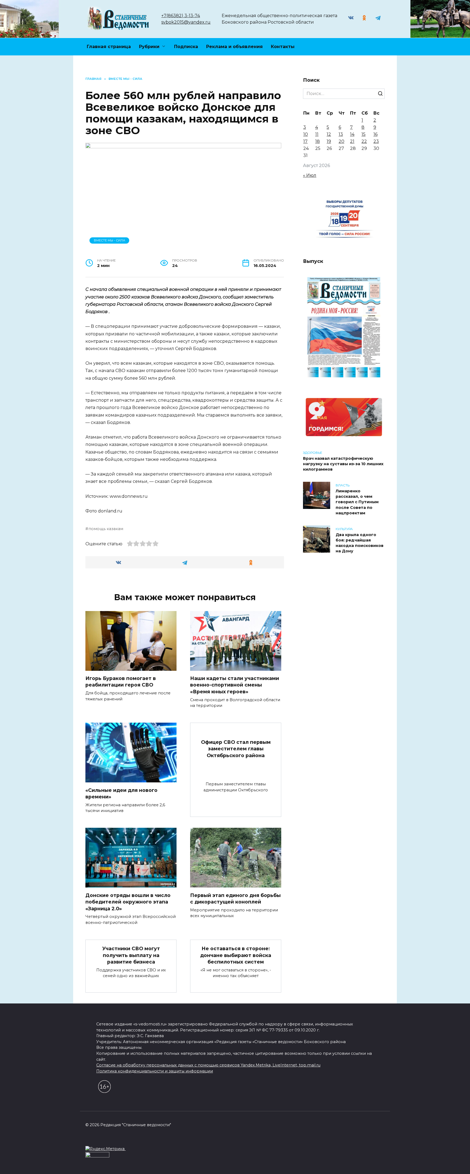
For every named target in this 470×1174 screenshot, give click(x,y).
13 (341, 134)
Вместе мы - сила (109, 240)
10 (305, 134)
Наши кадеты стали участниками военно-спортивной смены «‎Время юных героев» (234, 684)
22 (364, 141)
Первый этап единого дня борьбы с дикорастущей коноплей (235, 898)
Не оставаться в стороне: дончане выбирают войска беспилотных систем (235, 955)
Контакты (283, 46)
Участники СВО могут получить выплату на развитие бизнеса (131, 955)
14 (352, 134)
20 (341, 141)
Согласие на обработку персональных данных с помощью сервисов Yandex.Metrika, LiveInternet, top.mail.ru (208, 1065)
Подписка (186, 46)
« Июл (309, 175)
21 (352, 141)
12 (329, 134)
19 (329, 141)
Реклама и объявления (234, 46)
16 (375, 134)
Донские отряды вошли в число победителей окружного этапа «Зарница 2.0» (128, 901)
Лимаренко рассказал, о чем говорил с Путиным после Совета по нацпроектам (357, 502)
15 (363, 134)
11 (317, 134)
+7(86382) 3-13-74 (180, 15)
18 (317, 141)
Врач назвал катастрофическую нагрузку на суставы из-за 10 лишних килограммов (343, 464)
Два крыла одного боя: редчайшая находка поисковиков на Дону (360, 542)
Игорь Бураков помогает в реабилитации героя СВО (120, 681)
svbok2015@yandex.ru (186, 22)
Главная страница (109, 46)
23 (376, 141)
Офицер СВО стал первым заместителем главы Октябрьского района (236, 748)
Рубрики (149, 46)
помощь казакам (105, 528)
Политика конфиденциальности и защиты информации (154, 1071)
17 (305, 141)
